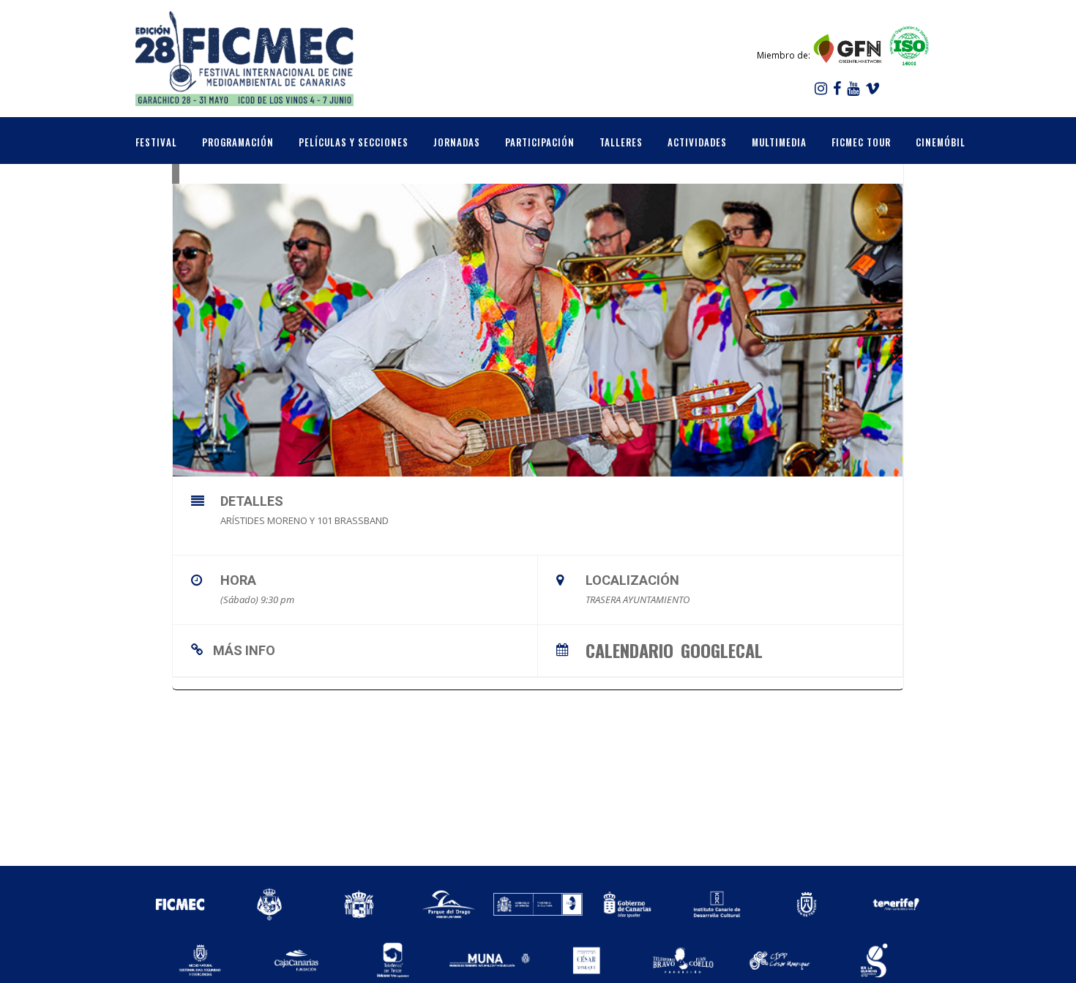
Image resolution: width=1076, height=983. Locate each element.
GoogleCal (722, 648)
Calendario (629, 648)
